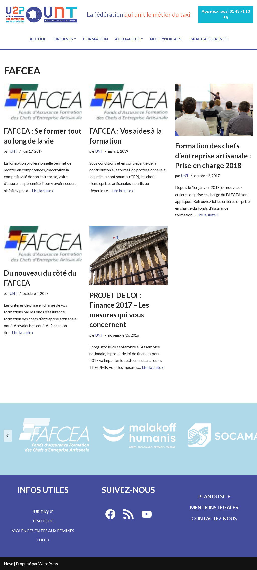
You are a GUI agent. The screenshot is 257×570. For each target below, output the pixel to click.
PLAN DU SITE (214, 496)
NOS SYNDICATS (165, 38)
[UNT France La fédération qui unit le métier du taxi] (41, 14)
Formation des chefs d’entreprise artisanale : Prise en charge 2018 (213, 155)
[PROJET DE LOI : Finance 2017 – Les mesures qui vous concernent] (128, 255)
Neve (8, 563)
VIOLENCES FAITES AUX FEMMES (43, 530)
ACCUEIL (38, 38)
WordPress (48, 563)
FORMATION (95, 38)
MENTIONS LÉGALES (214, 507)
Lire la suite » (43, 190)
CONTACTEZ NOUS (214, 518)
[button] (75, 39)
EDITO (43, 539)
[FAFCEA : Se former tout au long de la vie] (43, 102)
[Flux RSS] (128, 514)
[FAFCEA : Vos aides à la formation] (128, 102)
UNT (13, 151)
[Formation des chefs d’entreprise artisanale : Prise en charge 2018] (214, 110)
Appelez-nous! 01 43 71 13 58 (226, 14)
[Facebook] (110, 514)
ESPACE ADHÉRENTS (208, 38)
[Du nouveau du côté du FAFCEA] (43, 244)
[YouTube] (147, 514)
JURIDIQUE (42, 511)
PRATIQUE (43, 520)
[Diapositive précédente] (8, 436)
